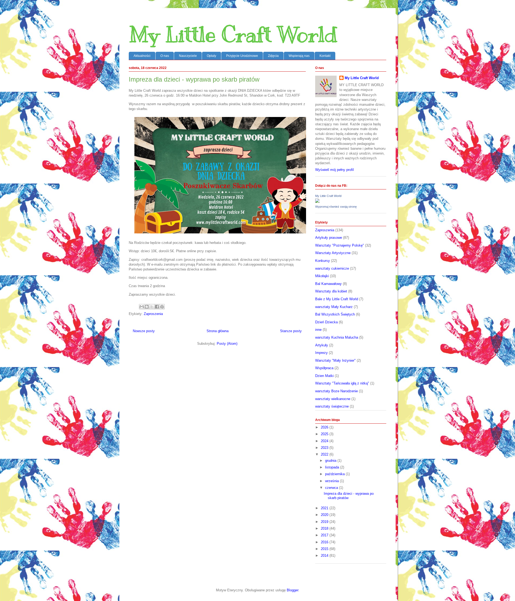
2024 (325, 441)
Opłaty (211, 56)
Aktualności (142, 56)
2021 (325, 508)
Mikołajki (322, 276)
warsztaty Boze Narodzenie (336, 391)
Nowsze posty (144, 331)
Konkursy (322, 261)
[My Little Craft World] (317, 202)
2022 (325, 454)
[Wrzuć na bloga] (146, 306)
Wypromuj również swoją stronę (336, 206)
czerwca (332, 488)
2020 (325, 515)
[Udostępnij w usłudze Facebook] (157, 306)
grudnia (331, 461)
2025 (325, 434)
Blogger (292, 590)
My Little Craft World (233, 34)
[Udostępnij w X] (151, 306)
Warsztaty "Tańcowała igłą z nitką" (342, 383)
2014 (325, 556)
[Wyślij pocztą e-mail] (141, 306)
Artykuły (321, 345)
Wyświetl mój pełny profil (334, 170)
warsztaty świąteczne (332, 406)
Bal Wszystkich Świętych (335, 314)
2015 (325, 549)
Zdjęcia (273, 56)
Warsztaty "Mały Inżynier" (335, 360)
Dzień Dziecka (326, 322)
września (332, 481)
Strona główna (218, 331)
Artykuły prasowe (328, 238)
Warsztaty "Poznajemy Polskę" (339, 245)
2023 (325, 448)
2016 (325, 542)
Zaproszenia (153, 314)
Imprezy (321, 353)
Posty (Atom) (227, 344)
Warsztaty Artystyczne (333, 253)
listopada (332, 467)
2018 (325, 528)
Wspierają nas (299, 56)
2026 (325, 427)
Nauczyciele (188, 56)
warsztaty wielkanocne (332, 399)
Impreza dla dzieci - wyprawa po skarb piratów (194, 79)
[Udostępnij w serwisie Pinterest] (162, 306)
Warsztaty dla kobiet (331, 291)
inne (318, 330)
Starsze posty (291, 331)
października (335, 474)
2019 (325, 522)
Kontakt (324, 56)
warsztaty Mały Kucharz (334, 307)
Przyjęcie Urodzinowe (242, 56)
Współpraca (324, 368)
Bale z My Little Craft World (336, 299)
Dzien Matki (324, 376)
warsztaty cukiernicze (332, 268)
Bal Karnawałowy (328, 284)
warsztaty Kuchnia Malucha (336, 337)
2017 (325, 535)
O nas (164, 56)
